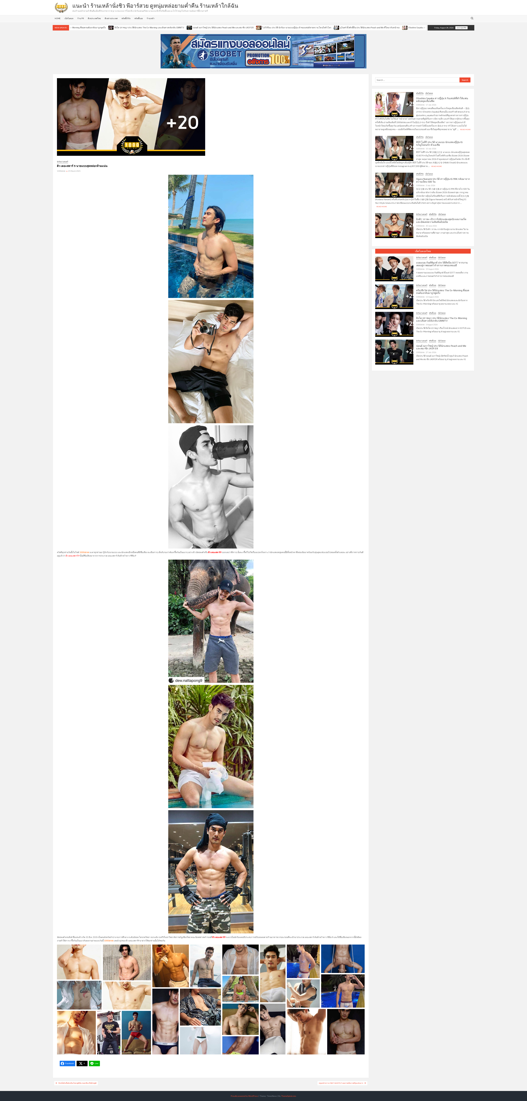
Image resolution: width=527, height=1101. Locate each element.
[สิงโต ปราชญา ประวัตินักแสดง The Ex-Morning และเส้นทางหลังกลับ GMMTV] (394, 324)
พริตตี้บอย (138, 18)
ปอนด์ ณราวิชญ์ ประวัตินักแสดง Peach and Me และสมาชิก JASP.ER (100, 27)
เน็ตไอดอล (69, 18)
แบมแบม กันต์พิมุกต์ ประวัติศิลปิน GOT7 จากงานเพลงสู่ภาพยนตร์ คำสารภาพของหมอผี (442, 264)
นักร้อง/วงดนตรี (62, 162)
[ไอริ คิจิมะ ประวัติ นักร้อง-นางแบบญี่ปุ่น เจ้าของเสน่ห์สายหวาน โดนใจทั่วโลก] (136, 27)
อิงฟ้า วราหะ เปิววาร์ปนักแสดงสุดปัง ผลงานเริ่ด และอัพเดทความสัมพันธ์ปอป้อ (441, 220)
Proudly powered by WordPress (244, 1096)
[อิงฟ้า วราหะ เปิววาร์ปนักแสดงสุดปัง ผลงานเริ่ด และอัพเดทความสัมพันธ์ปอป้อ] (394, 225)
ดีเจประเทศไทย (94, 18)
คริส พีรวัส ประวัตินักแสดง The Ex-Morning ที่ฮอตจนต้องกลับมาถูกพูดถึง (442, 292)
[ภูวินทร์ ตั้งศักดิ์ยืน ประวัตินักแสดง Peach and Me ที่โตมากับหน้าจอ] (214, 27)
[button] (79, 962)
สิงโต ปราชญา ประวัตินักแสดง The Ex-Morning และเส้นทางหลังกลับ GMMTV (441, 319)
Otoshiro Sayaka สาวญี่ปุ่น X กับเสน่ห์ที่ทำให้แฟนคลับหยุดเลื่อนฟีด (315, 27)
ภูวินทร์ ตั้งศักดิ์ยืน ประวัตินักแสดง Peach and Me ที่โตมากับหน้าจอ (247, 27)
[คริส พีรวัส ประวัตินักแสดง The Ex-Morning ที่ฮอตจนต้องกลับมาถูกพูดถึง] (394, 296)
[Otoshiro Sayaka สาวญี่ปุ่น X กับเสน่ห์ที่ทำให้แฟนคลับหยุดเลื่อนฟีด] (282, 27)
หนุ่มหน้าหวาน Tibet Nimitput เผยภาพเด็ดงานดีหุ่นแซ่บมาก (341, 1083)
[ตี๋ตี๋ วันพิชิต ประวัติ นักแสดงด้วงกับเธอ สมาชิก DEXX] (350, 27)
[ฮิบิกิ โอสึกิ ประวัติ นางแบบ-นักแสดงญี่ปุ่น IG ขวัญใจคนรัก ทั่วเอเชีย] (406, 27)
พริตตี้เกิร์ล (126, 18)
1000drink (61, 171)
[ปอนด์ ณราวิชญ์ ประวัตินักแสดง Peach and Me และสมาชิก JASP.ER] (394, 352)
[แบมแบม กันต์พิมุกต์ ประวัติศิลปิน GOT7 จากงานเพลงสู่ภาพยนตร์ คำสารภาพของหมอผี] (394, 268)
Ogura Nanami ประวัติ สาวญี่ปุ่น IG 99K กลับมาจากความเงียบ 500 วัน (443, 180)
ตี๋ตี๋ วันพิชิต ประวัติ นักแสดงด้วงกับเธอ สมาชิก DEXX (377, 27)
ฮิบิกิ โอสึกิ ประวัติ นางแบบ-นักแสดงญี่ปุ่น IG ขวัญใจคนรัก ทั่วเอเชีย (439, 143)
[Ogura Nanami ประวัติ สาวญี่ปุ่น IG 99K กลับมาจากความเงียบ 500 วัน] (394, 185)
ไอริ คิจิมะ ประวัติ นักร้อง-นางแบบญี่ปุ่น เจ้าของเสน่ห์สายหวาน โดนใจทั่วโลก (174, 27)
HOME (58, 18)
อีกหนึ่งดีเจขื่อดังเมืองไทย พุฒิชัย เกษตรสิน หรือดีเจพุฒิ (77, 1083)
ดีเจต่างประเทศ (111, 18)
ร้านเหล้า (151, 18)
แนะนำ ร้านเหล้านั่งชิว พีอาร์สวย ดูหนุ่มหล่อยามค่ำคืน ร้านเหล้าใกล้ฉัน (155, 6)
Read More (465, 129)
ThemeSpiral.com (288, 1096)
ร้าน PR (80, 18)
